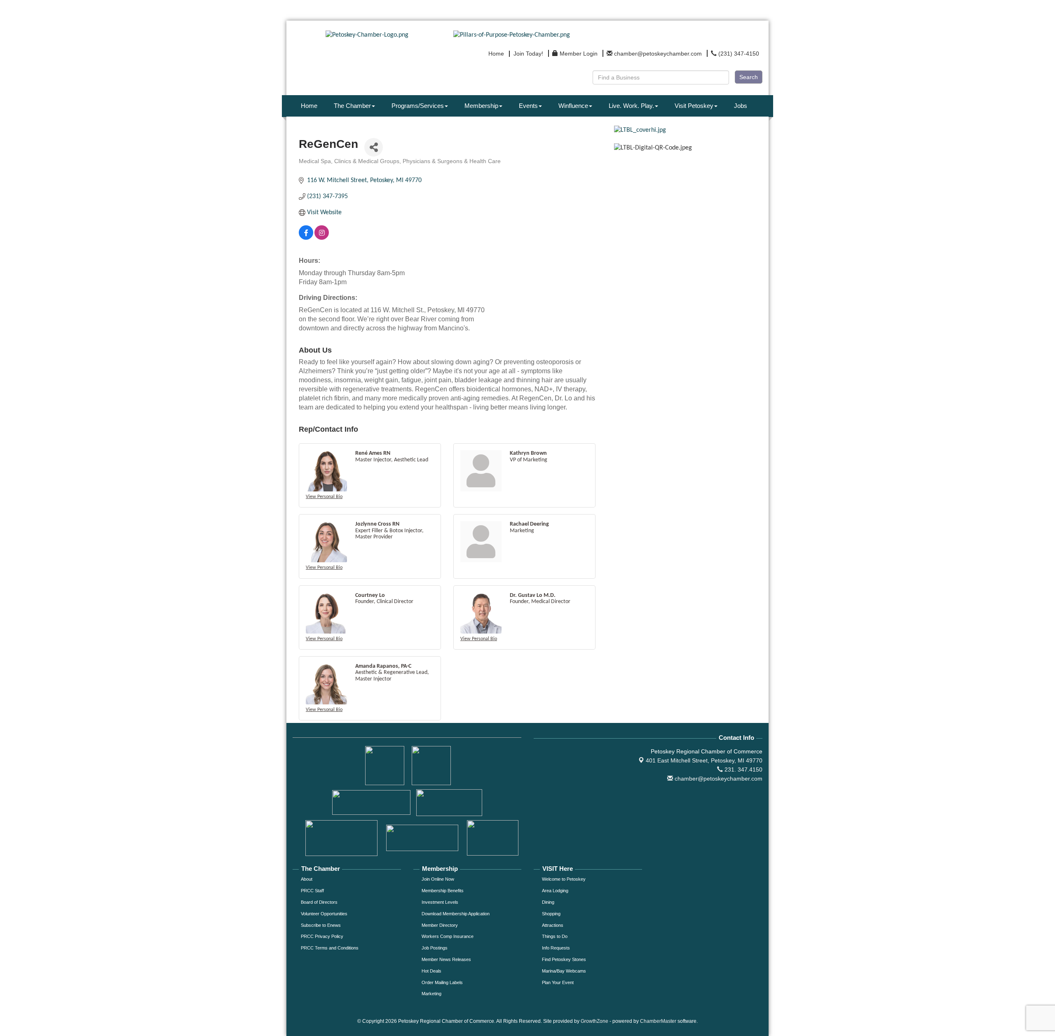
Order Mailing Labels (442, 982)
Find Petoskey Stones (564, 959)
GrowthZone (594, 1021)
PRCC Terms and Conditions (330, 947)
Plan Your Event (558, 982)
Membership (481, 105)
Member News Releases (446, 959)
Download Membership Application (456, 913)
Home (309, 105)
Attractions (552, 925)
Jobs (740, 105)
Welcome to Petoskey (564, 879)
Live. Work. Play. (631, 105)
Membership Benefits (443, 890)
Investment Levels (440, 902)
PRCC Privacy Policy (322, 936)
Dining (548, 902)
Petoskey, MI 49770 (704, 760)
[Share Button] (373, 147)
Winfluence (573, 105)
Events (528, 105)
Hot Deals (431, 970)
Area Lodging (555, 890)
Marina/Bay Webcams (564, 970)
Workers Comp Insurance (448, 936)
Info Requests (556, 947)
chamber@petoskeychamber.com (717, 778)
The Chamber (352, 105)
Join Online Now (438, 879)
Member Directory (440, 925)
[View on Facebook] (306, 238)
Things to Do (554, 936)
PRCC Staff (312, 890)
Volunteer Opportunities (324, 913)
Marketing (431, 993)
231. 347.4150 (742, 769)
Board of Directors (319, 902)
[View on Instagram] (321, 238)
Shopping (551, 913)
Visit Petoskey (694, 105)
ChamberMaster (658, 1021)
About (306, 879)
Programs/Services (418, 105)
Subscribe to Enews (321, 925)
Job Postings (435, 947)
